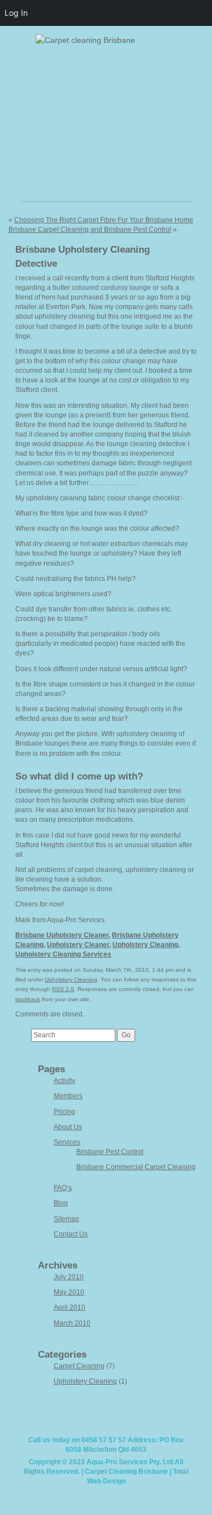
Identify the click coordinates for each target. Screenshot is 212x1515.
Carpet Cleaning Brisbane (126, 1472)
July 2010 (69, 1277)
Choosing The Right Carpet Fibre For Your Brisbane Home (103, 220)
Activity (64, 1081)
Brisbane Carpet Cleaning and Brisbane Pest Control (89, 230)
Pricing (64, 1112)
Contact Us (71, 1234)
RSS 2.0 (63, 989)
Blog (61, 1203)
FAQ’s (63, 1188)
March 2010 (72, 1323)
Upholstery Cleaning (145, 945)
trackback (27, 999)
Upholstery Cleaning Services (63, 954)
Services (67, 1142)
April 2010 (69, 1307)
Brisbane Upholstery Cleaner (62, 935)
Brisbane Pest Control (110, 1152)
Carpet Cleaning (79, 1366)
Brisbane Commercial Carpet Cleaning (136, 1167)
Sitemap (66, 1219)
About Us (68, 1127)
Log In (16, 12)
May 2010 (69, 1292)
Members (68, 1096)
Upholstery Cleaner (78, 945)
